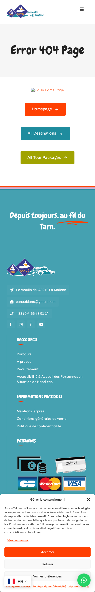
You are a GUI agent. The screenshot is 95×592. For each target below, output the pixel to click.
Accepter (47, 552)
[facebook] (11, 324)
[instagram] (21, 324)
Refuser (47, 564)
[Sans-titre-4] (25, 6)
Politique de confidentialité (49, 586)
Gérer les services (17, 540)
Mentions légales (78, 586)
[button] (88, 499)
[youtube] (41, 324)
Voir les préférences (47, 576)
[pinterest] (31, 324)
